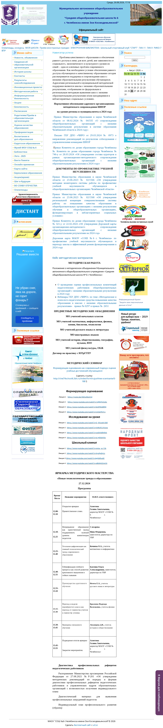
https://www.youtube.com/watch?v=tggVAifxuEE (85, 458)
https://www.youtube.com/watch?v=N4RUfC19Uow (87, 428)
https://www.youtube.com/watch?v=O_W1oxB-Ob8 (87, 423)
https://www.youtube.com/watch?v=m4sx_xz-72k (86, 448)
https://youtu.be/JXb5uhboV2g (80, 397)
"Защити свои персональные (131, 302)
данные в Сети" (125, 305)
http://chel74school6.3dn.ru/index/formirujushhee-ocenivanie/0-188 (84, 380)
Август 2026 (135, 70)
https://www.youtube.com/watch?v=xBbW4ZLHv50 (87, 463)
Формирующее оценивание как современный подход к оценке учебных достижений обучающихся (84, 369)
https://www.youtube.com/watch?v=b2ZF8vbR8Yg (86, 407)
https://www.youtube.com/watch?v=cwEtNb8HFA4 (87, 433)
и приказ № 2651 (100, 306)
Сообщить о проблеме (27, 319)
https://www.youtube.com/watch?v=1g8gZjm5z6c (87, 402)
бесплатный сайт (82, 725)
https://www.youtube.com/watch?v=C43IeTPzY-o (86, 412)
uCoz (95, 725)
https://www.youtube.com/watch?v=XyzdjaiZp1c (86, 453)
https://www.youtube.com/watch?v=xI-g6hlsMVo (86, 438)
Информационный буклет (129, 299)
